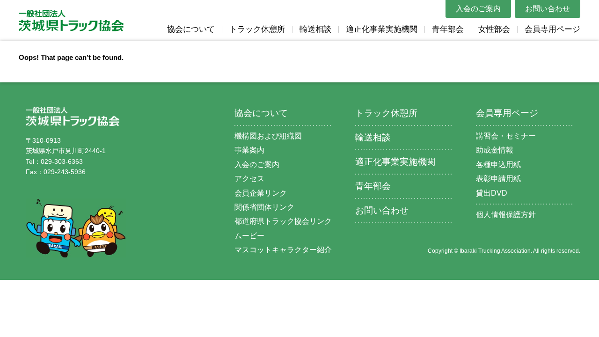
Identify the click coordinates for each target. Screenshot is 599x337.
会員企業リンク (260, 193)
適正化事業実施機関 (381, 29)
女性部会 (494, 29)
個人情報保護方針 (506, 215)
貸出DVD (491, 193)
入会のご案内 (478, 9)
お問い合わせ (547, 9)
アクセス (249, 179)
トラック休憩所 (257, 29)
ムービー (249, 236)
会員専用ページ (552, 29)
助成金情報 (494, 150)
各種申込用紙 (498, 164)
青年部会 (448, 29)
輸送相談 (315, 29)
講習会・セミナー (506, 136)
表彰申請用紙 (498, 179)
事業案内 (249, 150)
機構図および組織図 (268, 136)
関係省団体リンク (264, 207)
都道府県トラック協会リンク (283, 221)
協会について (191, 29)
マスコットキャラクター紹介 (283, 250)
